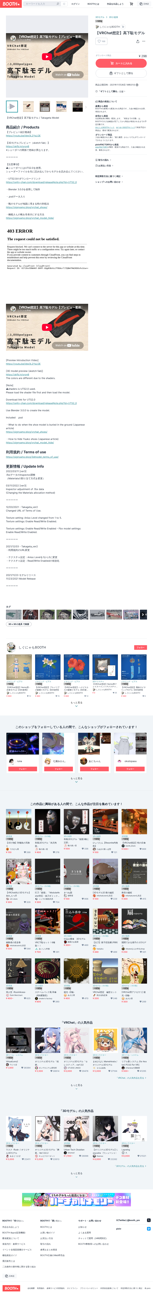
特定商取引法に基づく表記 (107, 176)
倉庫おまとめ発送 (48, 1249)
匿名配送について (10, 1238)
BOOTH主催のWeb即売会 (52, 1255)
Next (85, 56)
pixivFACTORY (101, 147)
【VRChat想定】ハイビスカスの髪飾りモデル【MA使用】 (76, 688)
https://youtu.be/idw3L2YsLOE (23, 135)
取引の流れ (103, 160)
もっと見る (76, 778)
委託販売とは (8, 1261)
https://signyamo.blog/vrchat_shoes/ (26, 207)
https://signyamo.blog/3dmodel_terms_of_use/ (32, 456)
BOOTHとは (93, 4)
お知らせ (82, 1227)
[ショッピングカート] (131, 4)
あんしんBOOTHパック (104, 127)
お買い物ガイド (47, 1232)
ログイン (75, 4)
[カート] (123, 26)
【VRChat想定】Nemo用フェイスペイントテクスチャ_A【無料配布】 (104, 685)
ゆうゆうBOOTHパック (125, 127)
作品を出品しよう (115, 4)
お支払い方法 (104, 165)
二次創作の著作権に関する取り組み (19, 1266)
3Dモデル (99, 17)
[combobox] (42, 3)
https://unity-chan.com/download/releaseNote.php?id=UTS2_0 (41, 182)
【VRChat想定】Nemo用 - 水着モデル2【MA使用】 (18, 688)
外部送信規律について (109, 1288)
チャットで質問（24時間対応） (93, 1238)
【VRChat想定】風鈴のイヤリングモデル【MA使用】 (133, 688)
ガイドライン (72, 1288)
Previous (8, 56)
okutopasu (131, 761)
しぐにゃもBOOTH (32, 647)
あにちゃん (95, 761)
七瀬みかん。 (60, 761)
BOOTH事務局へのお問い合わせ (93, 1244)
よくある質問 (84, 1232)
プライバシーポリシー (89, 1288)
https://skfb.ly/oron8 (17, 146)
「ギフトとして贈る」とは (110, 91)
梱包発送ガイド (9, 1255)
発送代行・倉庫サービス (13, 1244)
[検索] (58, 4)
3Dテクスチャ (98, 681)
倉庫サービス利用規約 (56, 1288)
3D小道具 (113, 17)
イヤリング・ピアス (14, 681)
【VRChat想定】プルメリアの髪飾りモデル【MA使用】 (47, 688)
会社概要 (31, 1288)
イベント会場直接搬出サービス (17, 1249)
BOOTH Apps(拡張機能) (13, 1232)
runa (19, 761)
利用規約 (40, 1288)
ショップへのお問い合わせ (107, 182)
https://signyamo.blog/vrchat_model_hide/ (30, 218)
